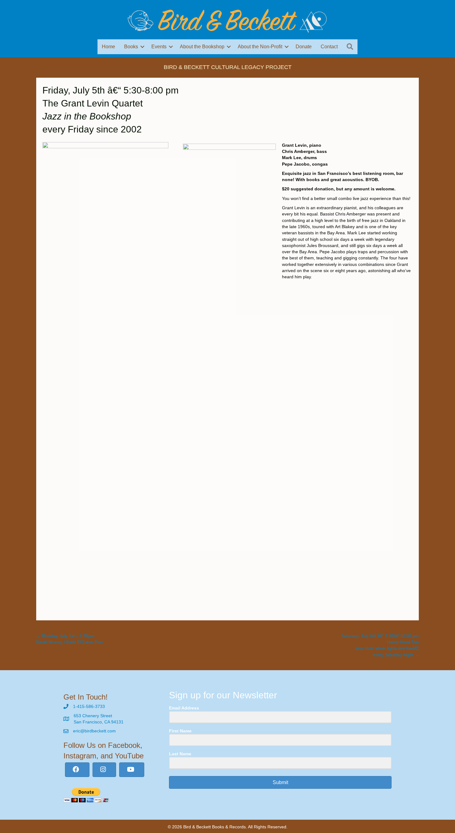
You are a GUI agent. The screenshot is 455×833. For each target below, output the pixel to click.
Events (159, 46)
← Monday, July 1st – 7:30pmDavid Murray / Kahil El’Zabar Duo (69, 638)
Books (131, 46)
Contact (329, 46)
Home (108, 46)
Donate (304, 46)
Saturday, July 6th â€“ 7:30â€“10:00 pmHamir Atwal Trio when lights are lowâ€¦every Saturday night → (380, 645)
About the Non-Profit (260, 46)
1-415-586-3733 (89, 706)
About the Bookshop (202, 46)
